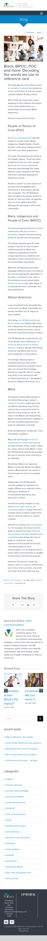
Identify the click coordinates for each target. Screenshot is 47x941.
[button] (6, 691)
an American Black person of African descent (24, 344)
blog (24, 19)
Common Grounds (13, 785)
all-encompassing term (21, 138)
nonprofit (9, 855)
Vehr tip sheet (11, 878)
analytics (9, 779)
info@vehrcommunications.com (15, 912)
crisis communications (15, 814)
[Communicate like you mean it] (34, 674)
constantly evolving (19, 88)
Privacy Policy (23, 931)
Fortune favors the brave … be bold (21, 760)
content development (15, 802)
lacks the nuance (20, 165)
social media (11, 861)
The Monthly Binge (14, 867)
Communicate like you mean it (34, 695)
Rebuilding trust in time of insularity (21, 749)
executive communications (17, 837)
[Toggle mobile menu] (41, 13)
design (8, 820)
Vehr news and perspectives (18, 872)
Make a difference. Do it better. (19, 737)
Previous (30, 32)
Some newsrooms (16, 283)
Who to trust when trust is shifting (20, 754)
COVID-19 (9, 808)
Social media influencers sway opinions (23, 743)
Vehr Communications (14, 580)
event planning (12, 831)
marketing (10, 843)
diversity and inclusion (15, 826)
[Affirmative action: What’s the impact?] (13, 674)
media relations (12, 849)
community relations (14, 796)
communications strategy (16, 791)
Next (39, 32)
